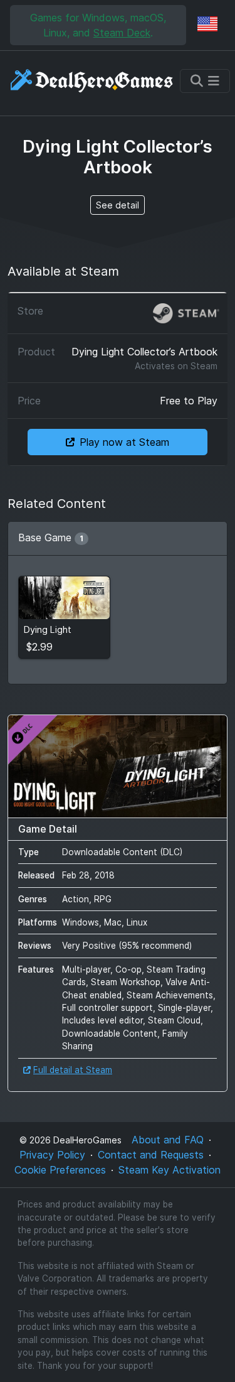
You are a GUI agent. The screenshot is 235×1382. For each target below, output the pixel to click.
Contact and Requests (151, 1154)
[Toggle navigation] (205, 81)
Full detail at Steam (72, 1070)
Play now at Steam (124, 442)
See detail (117, 205)
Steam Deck (121, 32)
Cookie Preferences (60, 1169)
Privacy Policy (52, 1154)
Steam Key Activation (169, 1169)
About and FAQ (168, 1139)
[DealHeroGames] (92, 80)
